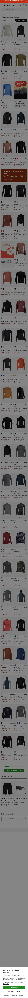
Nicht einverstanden (14, 991)
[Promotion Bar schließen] (26, 1)
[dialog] (14, 982)
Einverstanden (14, 987)
